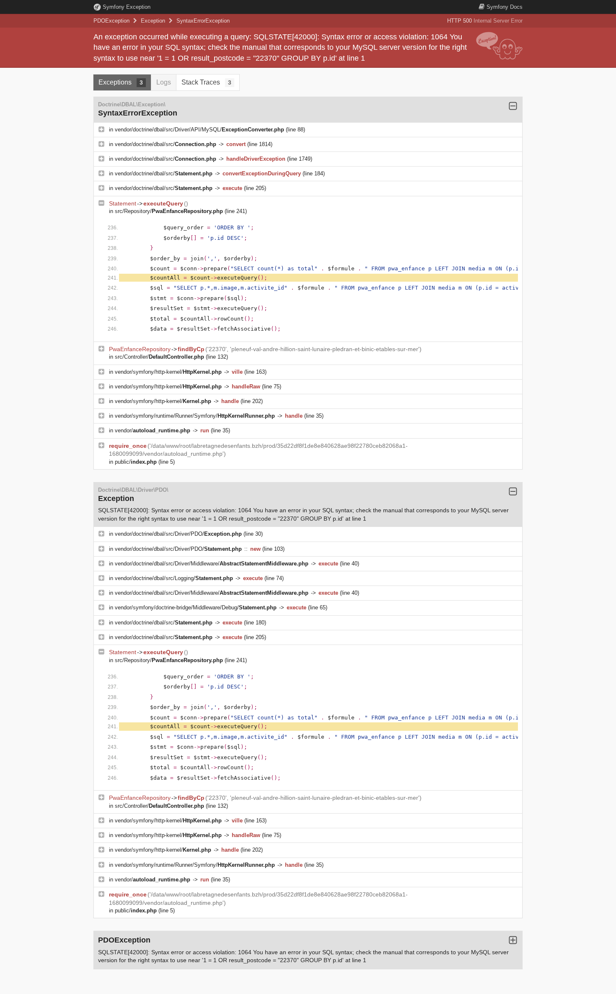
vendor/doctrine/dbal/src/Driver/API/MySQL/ (199, 129)
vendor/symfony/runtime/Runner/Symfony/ (195, 416)
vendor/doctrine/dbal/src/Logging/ (174, 578)
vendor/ (152, 430)
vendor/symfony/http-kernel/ (168, 372)
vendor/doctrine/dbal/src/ (165, 144)
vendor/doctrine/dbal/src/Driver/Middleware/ (211, 563)
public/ (136, 462)
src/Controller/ (159, 357)
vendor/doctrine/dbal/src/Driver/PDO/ (178, 534)
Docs (505, 7)
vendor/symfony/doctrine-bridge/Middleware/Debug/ (196, 607)
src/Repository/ (169, 211)
